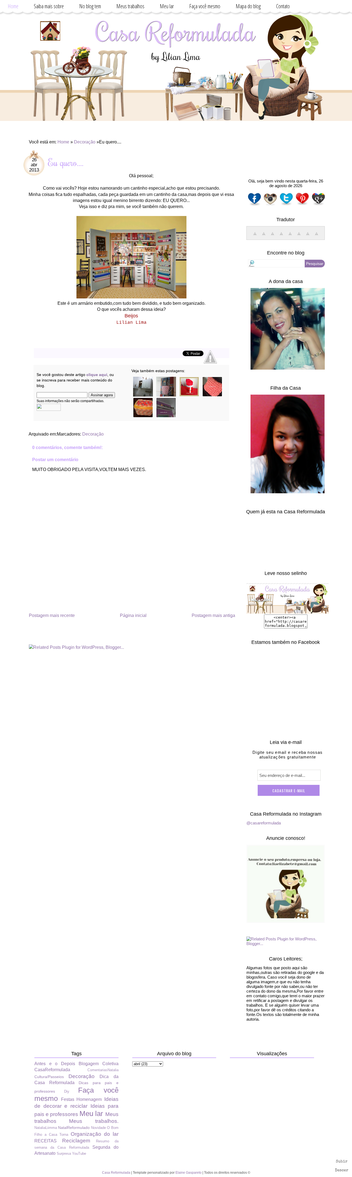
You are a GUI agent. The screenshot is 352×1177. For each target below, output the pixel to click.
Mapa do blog (248, 6)
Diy (66, 1091)
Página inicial (133, 615)
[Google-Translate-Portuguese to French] (263, 236)
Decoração (84, 142)
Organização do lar (95, 1134)
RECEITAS (45, 1141)
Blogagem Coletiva (99, 1063)
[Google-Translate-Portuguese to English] (299, 236)
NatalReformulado (74, 1127)
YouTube (79, 1153)
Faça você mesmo (204, 6)
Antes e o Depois (54, 1063)
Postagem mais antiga (213, 615)
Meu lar (167, 6)
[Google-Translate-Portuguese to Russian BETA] (307, 236)
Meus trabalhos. (93, 1121)
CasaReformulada (52, 1069)
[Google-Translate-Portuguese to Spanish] (316, 236)
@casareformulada (263, 823)
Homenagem (89, 1099)
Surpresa (64, 1153)
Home (13, 6)
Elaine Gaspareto (188, 1173)
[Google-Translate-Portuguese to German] (272, 236)
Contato (283, 6)
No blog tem (90, 6)
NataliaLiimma (45, 1128)
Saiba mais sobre (49, 6)
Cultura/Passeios (49, 1076)
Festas (67, 1099)
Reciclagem (76, 1140)
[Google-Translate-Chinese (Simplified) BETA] (255, 236)
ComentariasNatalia (103, 1070)
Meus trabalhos (130, 6)
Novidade (98, 1128)
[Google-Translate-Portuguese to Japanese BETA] (290, 236)
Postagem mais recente (52, 615)
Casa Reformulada (116, 1173)
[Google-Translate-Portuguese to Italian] (281, 236)
